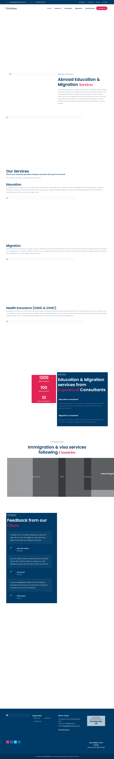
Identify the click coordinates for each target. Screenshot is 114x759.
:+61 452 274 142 (99, 747)
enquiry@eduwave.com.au (18, 2)
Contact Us (102, 8)
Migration (78, 8)
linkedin (104, 2)
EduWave (48, 756)
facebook (91, 2)
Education (68, 8)
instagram (82, 2)
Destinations (90, 8)
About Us (58, 8)
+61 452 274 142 (40, 2)
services (47, 718)
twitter (98, 2)
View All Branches (64, 730)
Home (49, 8)
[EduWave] (11, 8)
